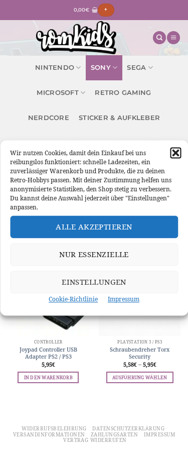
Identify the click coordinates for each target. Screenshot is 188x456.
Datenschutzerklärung (128, 428)
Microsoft (57, 92)
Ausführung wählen (139, 377)
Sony (101, 67)
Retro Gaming (123, 92)
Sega (136, 67)
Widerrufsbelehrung (54, 428)
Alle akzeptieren (94, 227)
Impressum (123, 299)
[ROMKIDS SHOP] (76, 37)
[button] (175, 153)
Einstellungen (94, 282)
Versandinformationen (49, 434)
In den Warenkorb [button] (48, 377)
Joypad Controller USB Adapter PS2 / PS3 (48, 353)
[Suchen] (159, 38)
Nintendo (54, 67)
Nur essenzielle (94, 254)
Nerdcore (48, 118)
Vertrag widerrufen (95, 440)
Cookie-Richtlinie (73, 299)
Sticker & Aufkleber (119, 118)
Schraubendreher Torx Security (139, 353)
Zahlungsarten (114, 434)
